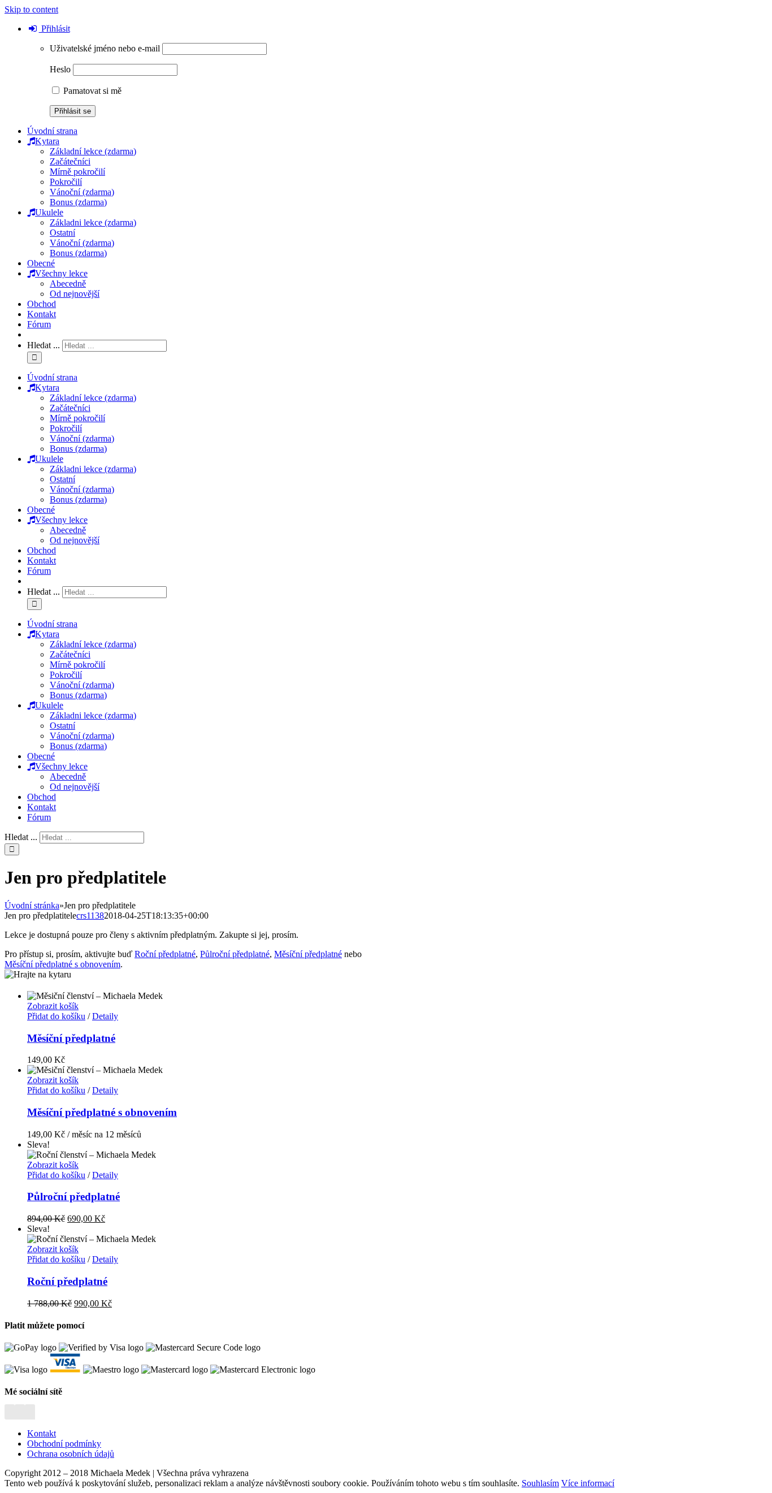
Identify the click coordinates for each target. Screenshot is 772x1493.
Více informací (587, 1483)
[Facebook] (10, 1414)
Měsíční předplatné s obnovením (62, 964)
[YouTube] (30, 1414)
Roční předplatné (165, 954)
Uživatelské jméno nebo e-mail (105, 48)
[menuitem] (52, 131)
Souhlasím (540, 1483)
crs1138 (90, 915)
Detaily (105, 1016)
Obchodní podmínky (64, 1443)
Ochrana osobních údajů (70, 1454)
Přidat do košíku (56, 1016)
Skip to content (31, 9)
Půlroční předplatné (235, 954)
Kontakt (41, 1433)
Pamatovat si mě (91, 91)
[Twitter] (20, 1414)
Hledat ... (43, 345)
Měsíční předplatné (308, 954)
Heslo (60, 69)
